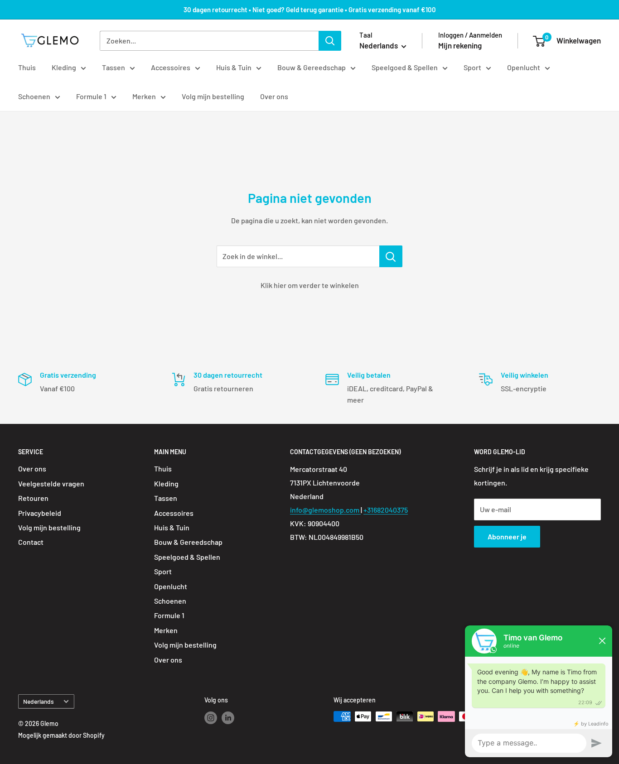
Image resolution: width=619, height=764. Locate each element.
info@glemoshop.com (325, 509)
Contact (31, 542)
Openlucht (523, 67)
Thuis (27, 67)
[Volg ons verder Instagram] (210, 717)
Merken (144, 96)
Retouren (33, 498)
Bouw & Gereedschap (311, 67)
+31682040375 (385, 509)
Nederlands (38, 701)
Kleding (64, 67)
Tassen (113, 67)
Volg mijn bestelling (213, 96)
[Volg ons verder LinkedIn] (228, 717)
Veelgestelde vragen (51, 483)
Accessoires (170, 67)
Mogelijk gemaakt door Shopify (61, 735)
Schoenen (34, 96)
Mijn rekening (460, 45)
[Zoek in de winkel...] (390, 256)
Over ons (274, 96)
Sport (472, 67)
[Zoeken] (330, 41)
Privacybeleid (39, 513)
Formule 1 (91, 96)
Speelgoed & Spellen (405, 67)
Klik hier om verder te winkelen (310, 285)
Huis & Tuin (233, 67)
